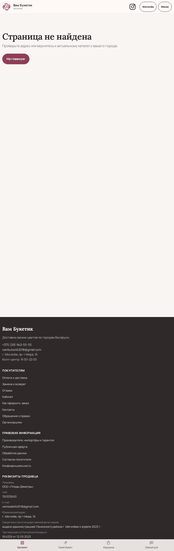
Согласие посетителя (16, 459)
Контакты (8, 410)
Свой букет (65, 547)
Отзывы (7, 390)
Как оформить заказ (15, 403)
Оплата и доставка (14, 378)
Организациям (12, 422)
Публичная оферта (14, 447)
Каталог (22, 547)
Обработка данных (14, 453)
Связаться (151, 547)
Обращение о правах (16, 416)
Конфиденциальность (16, 466)
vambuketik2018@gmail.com (21, 350)
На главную (16, 59)
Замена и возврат (14, 384)
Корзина (108, 547)
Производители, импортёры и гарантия (28, 440)
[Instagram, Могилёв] (132, 6)
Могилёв (148, 6)
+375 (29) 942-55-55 (17, 345)
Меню (165, 6)
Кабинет (7, 397)
